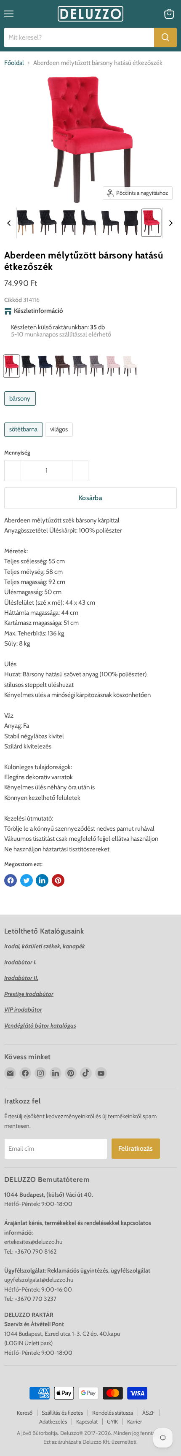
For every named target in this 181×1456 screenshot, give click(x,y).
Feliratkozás (135, 1148)
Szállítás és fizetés (62, 1412)
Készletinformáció (38, 311)
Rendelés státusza (112, 1412)
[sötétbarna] (24, 439)
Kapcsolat (87, 1421)
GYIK (112, 1421)
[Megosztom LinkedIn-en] (42, 880)
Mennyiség (17, 452)
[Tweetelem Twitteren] (26, 880)
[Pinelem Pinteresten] (58, 880)
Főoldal (14, 63)
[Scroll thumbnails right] (169, 223)
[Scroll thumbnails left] (10, 223)
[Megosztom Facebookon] (10, 880)
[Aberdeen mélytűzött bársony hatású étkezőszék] (25, 222)
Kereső (24, 1412)
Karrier (134, 1421)
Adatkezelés (53, 1421)
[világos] (60, 439)
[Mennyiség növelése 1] (80, 470)
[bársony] (21, 408)
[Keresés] (165, 37)
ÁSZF (148, 1412)
